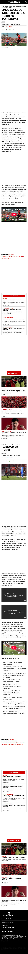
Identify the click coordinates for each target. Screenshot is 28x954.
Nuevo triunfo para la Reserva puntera (12, 300)
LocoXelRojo (8, 26)
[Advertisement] (14, 65)
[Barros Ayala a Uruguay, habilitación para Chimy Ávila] (14, 424)
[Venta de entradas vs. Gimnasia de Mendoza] (14, 402)
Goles (19, 256)
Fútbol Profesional (8, 317)
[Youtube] (11, 918)
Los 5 (22, 256)
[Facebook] (2, 29)
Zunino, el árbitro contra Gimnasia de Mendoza (14, 329)
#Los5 (6, 6)
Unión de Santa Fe (6, 258)
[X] (6, 29)
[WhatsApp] (9, 29)
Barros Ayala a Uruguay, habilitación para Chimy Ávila (13, 319)
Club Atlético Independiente (9, 256)
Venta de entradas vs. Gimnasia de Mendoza (12, 310)
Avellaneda (11, 254)
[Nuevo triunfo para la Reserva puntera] (14, 381)
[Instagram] (4, 918)
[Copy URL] (13, 29)
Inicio (2, 6)
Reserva (5, 298)
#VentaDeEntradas (8, 308)
